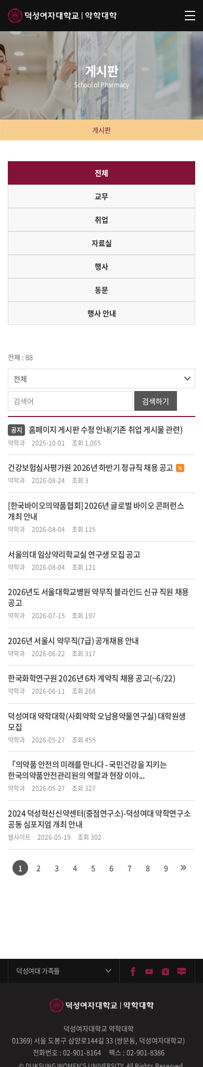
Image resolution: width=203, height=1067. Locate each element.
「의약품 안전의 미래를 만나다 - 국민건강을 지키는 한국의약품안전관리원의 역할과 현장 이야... (87, 770)
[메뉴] (190, 15)
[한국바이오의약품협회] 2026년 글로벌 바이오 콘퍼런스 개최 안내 (96, 511)
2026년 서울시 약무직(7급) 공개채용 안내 (73, 640)
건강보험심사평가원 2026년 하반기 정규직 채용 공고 (90, 467)
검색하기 (155, 401)
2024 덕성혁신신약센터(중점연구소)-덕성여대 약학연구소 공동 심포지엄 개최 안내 (99, 819)
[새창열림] (133, 970)
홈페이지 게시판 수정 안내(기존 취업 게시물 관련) (105, 429)
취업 (101, 219)
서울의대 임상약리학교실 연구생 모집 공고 (74, 554)
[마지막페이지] (184, 868)
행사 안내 (101, 313)
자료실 (102, 243)
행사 (101, 266)
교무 (101, 196)
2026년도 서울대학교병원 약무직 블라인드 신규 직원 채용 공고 (98, 597)
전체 (101, 172)
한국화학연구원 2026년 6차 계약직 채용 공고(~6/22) (91, 678)
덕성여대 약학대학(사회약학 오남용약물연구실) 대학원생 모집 (97, 721)
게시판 (101, 130)
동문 (101, 289)
